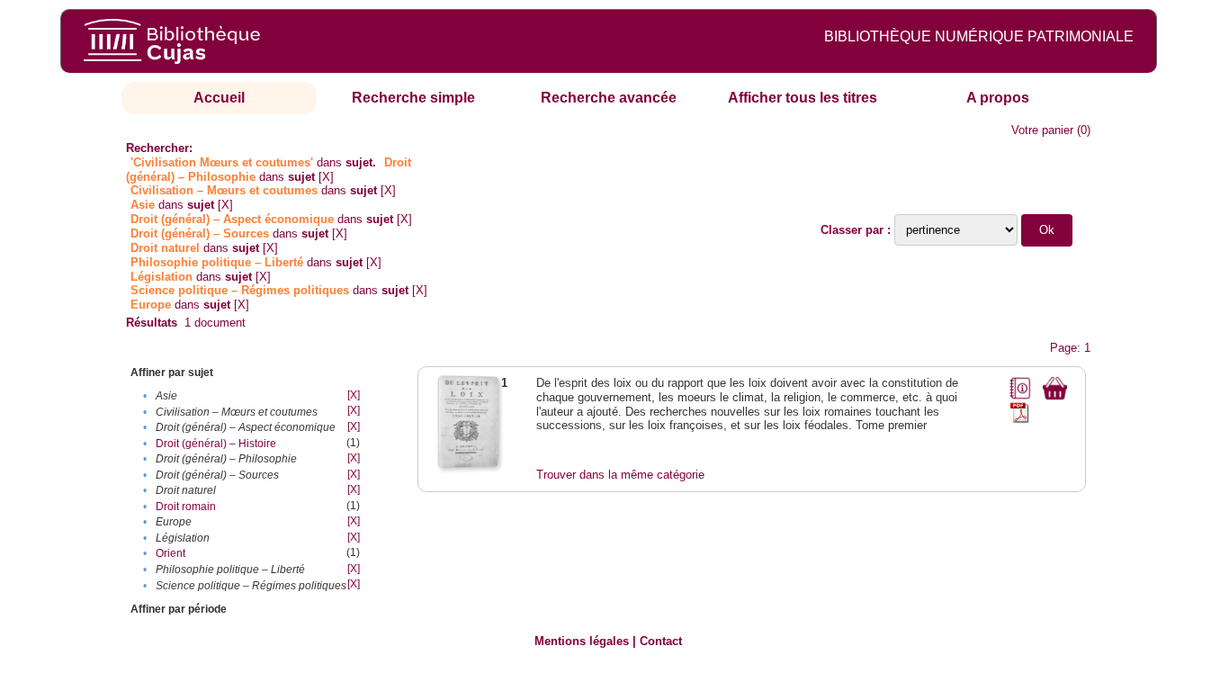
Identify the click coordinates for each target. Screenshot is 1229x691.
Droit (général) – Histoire (216, 443)
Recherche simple (413, 97)
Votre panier (1042, 130)
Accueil (219, 97)
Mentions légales (581, 641)
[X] (326, 177)
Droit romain (186, 506)
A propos (997, 97)
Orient (170, 553)
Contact (661, 641)
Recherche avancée (609, 97)
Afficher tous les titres (802, 97)
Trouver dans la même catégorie (620, 474)
